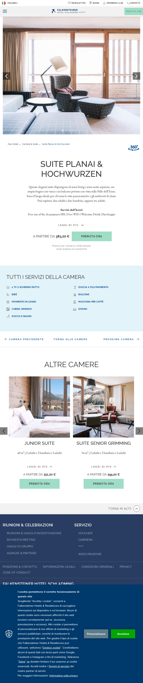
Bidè (14, 294)
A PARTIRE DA (51, 236)
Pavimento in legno (24, 301)
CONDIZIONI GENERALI (97, 566)
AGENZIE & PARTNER (21, 553)
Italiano (11, 3)
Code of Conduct (17, 572)
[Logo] (68, 11)
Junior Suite (39, 443)
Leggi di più (38, 466)
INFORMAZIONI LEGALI (59, 566)
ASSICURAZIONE (89, 554)
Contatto (134, 3)
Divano (82, 309)
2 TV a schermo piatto (25, 287)
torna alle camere (70, 339)
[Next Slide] (139, 431)
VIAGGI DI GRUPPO (20, 546)
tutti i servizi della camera (45, 277)
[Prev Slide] (3, 431)
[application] (71, 633)
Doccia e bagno (21, 316)
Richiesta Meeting (21, 539)
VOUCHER (85, 533)
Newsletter (78, 3)
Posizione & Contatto (20, 566)
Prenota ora (91, 236)
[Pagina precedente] (6, 76)
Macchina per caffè (90, 301)
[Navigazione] (3, 11)
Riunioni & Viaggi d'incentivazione (34, 533)
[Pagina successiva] (136, 76)
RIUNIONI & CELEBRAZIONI (28, 525)
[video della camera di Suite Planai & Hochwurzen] (133, 148)
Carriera (85, 539)
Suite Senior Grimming (104, 443)
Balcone (83, 294)
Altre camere (71, 364)
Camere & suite (30, 144)
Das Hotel (13, 144)
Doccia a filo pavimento (93, 287)
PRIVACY (126, 566)
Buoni (96, 3)
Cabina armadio (22, 309)
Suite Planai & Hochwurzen (56, 144)
